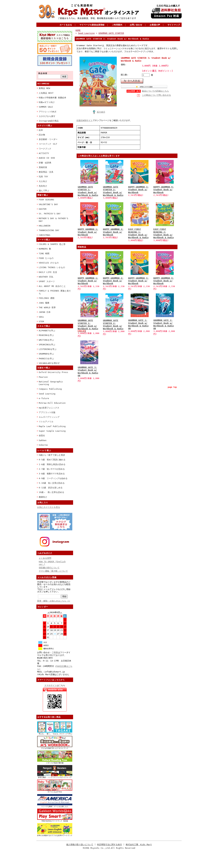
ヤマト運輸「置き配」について (53, 571)
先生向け (43, 186)
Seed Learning (47, 394)
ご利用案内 (117, 25)
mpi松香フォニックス (49, 408)
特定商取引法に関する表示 (109, 844)
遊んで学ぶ (44, 190)
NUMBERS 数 (45, 249)
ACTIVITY (44, 153)
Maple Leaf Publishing (52, 426)
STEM (41, 321)
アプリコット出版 (47, 412)
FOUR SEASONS (46, 199)
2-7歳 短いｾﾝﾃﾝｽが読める (52, 469)
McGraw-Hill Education (52, 403)
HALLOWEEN (44, 226)
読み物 (42, 134)
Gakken (42, 440)
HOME (78, 30)
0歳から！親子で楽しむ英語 (52, 455)
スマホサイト (50, 685)
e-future (44, 398)
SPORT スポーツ (47, 281)
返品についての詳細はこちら (155, 91)
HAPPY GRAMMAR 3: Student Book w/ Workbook (138, 190)
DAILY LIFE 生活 (48, 272)
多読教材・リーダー (48, 139)
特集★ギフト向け (47, 102)
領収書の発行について (49, 567)
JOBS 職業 (44, 303)
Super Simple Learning (52, 431)
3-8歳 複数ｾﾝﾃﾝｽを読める (52, 473)
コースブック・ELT (48, 144)
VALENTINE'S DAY (48, 204)
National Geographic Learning (51, 383)
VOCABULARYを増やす (49, 363)
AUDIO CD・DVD (47, 158)
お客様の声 (155, 25)
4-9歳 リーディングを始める (53, 478)
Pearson (43, 377)
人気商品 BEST (46, 93)
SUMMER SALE (46, 107)
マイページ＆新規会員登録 (91, 25)
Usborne (43, 445)
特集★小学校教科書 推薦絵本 (52, 97)
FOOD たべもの (46, 258)
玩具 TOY (43, 176)
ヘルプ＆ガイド (45, 553)
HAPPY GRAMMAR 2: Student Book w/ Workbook (113, 232)
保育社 (42, 435)
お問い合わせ (136, 25)
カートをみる (66, 25)
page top (172, 387)
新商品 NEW (44, 88)
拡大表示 (101, 112)
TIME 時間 (44, 253)
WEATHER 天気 (46, 277)
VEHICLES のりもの (49, 263)
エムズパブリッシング (49, 417)
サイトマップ (174, 25)
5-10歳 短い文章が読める (52, 483)
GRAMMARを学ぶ (46, 354)
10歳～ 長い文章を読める (51, 492)
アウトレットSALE (47, 111)
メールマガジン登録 (47, 577)
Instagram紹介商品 (49, 121)
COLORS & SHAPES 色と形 (52, 244)
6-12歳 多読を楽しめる (51, 487)
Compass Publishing (50, 389)
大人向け (43, 181)
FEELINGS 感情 (46, 298)
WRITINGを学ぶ (46, 340)
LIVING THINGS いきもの (52, 267)
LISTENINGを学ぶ (47, 349)
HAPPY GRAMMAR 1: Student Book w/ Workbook (88, 232)
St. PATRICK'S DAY (49, 213)
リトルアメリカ (46, 421)
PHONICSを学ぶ (46, 358)
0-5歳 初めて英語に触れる (52, 459)
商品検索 (43, 73)
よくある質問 (45, 558)
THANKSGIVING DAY (49, 230)
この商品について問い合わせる (156, 95)
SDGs (41, 317)
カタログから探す (47, 116)
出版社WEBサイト (84, 120)
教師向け (43, 497)
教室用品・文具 (46, 172)
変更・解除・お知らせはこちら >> (53, 601)
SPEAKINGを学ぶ (47, 344)
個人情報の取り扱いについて (79, 844)
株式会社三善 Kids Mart (139, 844)
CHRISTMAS (44, 235)
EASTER (42, 209)
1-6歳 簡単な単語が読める (52, 464)
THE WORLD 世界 (47, 307)
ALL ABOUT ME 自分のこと (52, 286)
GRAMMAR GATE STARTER (111, 33)
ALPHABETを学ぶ (47, 330)
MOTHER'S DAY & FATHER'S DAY (53, 219)
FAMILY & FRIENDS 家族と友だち (55, 292)
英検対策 (43, 167)
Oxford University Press (53, 372)
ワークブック (45, 149)
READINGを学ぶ (46, 335)
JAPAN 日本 (45, 312)
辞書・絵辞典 (45, 163)
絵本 (41, 130)
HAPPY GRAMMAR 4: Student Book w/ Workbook (163, 190)
